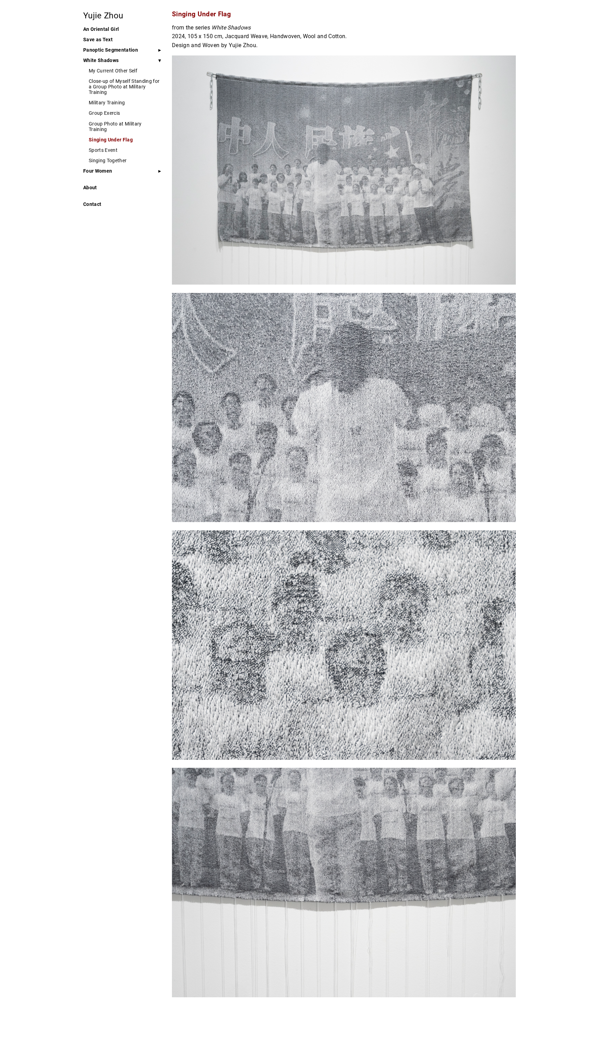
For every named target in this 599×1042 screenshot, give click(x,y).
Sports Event (103, 150)
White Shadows (101, 60)
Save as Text (98, 39)
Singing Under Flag (111, 139)
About (90, 187)
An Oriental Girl (101, 29)
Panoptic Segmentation (110, 50)
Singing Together (108, 160)
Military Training (107, 102)
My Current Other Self (113, 70)
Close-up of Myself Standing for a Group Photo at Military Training (124, 86)
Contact (92, 204)
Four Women (97, 171)
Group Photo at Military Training (115, 126)
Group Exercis (104, 113)
